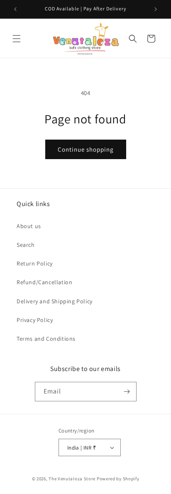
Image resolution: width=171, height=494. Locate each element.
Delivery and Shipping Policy (55, 301)
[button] (16, 38)
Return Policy (35, 263)
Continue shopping (86, 149)
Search (26, 244)
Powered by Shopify (118, 479)
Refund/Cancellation (44, 282)
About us (29, 226)
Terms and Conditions (46, 338)
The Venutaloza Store (72, 479)
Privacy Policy (35, 320)
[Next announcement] (156, 9)
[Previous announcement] (15, 9)
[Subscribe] (127, 391)
